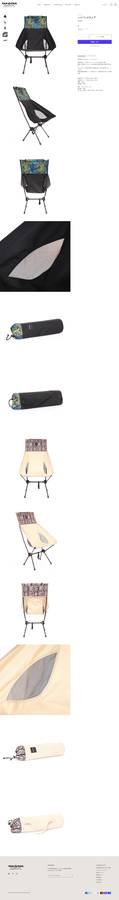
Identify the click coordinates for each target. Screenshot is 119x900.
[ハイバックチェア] (5, 17)
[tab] (82, 56)
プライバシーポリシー (102, 870)
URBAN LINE (47, 4)
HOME (39, 4)
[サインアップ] (72, 875)
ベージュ (86, 29)
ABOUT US (77, 4)
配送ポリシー (100, 875)
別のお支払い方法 (94, 45)
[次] (5, 45)
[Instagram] (16, 873)
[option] (5, 17)
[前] (5, 12)
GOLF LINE (68, 4)
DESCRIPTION (82, 56)
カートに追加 (100, 37)
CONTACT (99, 880)
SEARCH (98, 882)
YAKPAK (80, 15)
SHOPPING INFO (92, 56)
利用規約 (98, 877)
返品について (100, 872)
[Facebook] (13, 873)
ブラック (80, 29)
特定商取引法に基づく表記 (103, 867)
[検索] (111, 4)
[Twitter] (9, 873)
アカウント (105, 4)
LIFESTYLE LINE (58, 4)
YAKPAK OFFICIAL (16, 892)
